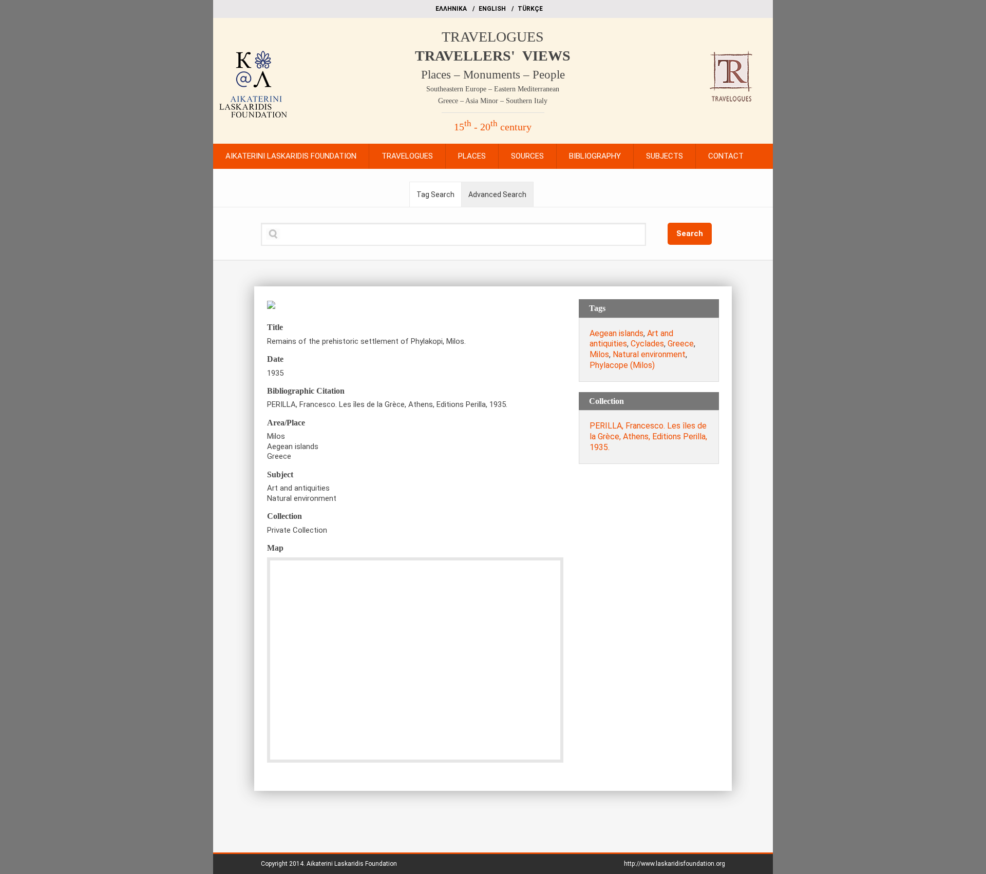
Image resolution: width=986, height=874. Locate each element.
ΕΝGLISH (492, 8)
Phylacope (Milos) (622, 365)
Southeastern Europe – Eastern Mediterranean (492, 89)
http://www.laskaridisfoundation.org (674, 863)
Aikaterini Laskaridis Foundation (352, 863)
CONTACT (726, 156)
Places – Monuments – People (493, 74)
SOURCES (527, 156)
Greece (681, 343)
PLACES (472, 156)
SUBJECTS (664, 156)
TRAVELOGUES (493, 37)
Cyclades (647, 343)
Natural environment (649, 354)
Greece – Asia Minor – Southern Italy (492, 101)
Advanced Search (497, 194)
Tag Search (435, 194)
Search (689, 233)
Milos (599, 354)
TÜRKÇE (530, 8)
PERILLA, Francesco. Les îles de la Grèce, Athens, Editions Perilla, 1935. (648, 436)
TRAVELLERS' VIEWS (493, 56)
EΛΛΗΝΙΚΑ (451, 8)
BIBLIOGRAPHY (595, 156)
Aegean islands (616, 333)
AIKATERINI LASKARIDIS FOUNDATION (290, 156)
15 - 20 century (493, 126)
